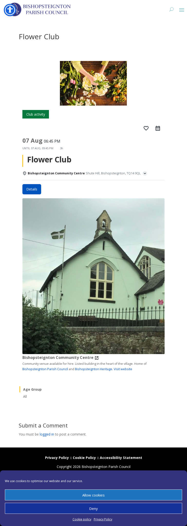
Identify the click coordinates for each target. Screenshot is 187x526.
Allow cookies (93, 495)
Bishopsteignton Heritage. (94, 369)
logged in (47, 434)
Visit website (123, 369)
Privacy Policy (103, 519)
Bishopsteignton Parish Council (45, 369)
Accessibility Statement (121, 457)
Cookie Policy (84, 457)
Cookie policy (82, 519)
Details (31, 189)
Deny (93, 508)
